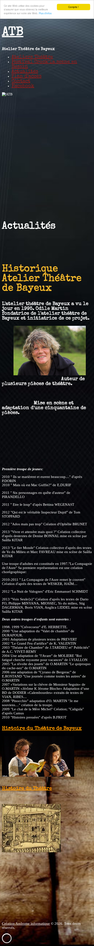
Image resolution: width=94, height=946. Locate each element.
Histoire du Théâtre (27, 788)
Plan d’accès (26, 76)
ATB (12, 32)
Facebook (23, 86)
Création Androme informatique (26, 923)
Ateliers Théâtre (32, 57)
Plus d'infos (45, 13)
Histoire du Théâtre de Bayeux (42, 728)
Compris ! (73, 7)
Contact (21, 81)
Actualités (25, 71)
